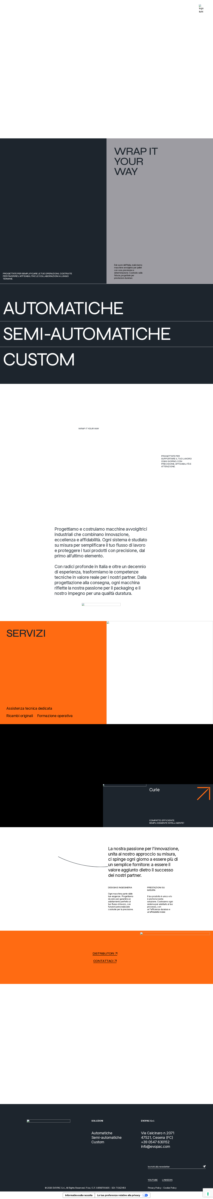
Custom (40, 359)
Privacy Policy (154, 1187)
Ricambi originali (19, 716)
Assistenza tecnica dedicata (29, 708)
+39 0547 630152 (155, 1142)
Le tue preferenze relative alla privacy (118, 1195)
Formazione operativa (55, 716)
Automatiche (65, 308)
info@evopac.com (155, 1146)
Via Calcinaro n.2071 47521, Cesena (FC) (157, 1135)
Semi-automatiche (88, 333)
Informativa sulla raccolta (78, 1195)
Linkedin (167, 1180)
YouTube (153, 1180)
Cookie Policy (169, 1187)
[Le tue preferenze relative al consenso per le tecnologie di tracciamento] (208, 1194)
